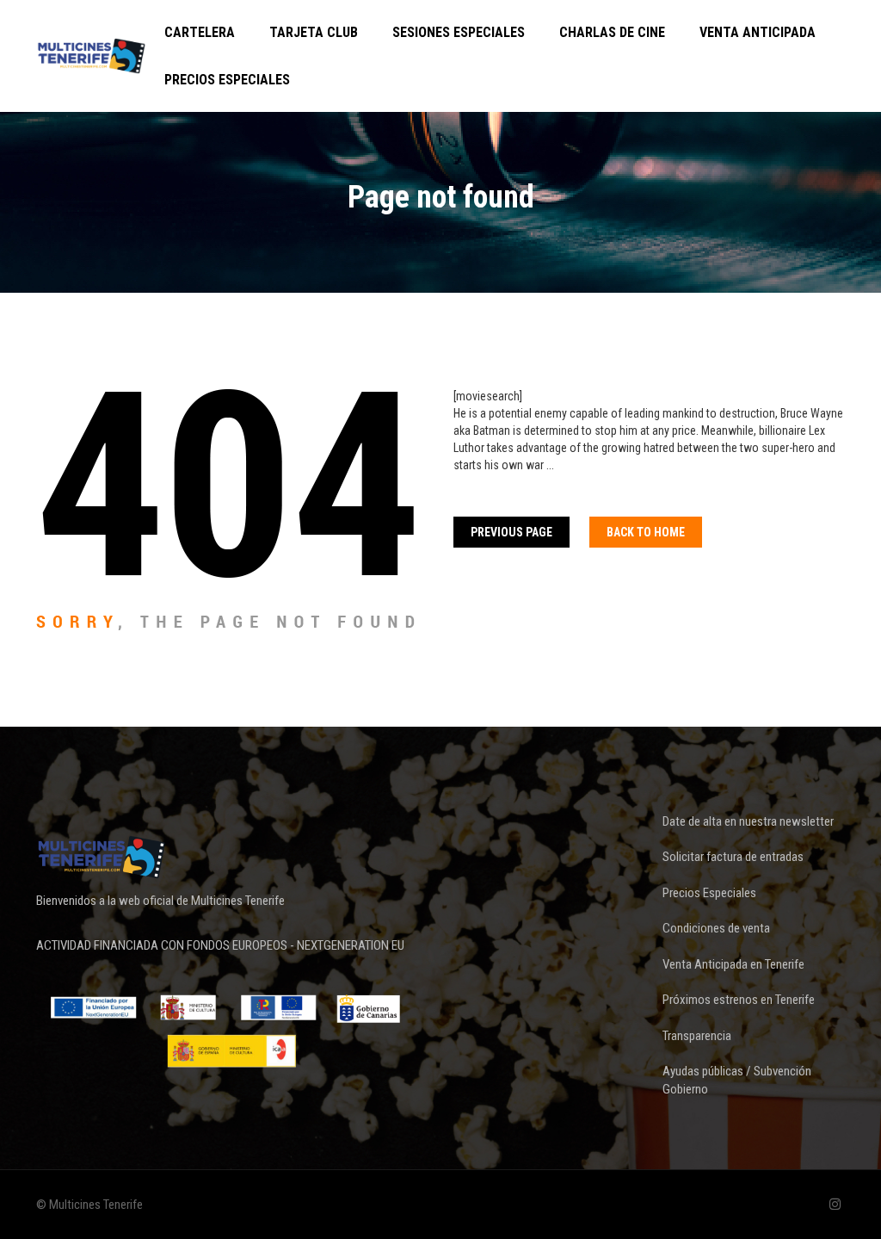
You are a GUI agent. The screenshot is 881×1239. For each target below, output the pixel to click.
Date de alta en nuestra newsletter (748, 821)
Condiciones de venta (716, 928)
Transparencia (696, 1036)
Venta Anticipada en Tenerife (733, 964)
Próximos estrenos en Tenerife (738, 999)
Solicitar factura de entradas (733, 856)
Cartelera (199, 32)
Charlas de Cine (612, 32)
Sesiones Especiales (458, 32)
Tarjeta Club (313, 32)
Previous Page (511, 532)
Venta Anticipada (757, 32)
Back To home (646, 532)
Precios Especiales (227, 79)
